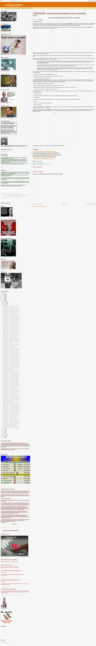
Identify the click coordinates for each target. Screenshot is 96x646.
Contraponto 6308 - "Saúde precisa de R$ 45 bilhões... (11, 385)
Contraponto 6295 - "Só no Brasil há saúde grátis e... (11, 397)
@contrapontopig (4, 151)
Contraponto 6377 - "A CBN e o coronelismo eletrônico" (11, 318)
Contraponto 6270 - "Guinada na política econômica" (11, 421)
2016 (3, 295)
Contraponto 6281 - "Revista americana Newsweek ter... (11, 410)
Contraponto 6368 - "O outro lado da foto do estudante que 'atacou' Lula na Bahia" (59, 13)
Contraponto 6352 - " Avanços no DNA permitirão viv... (11, 342)
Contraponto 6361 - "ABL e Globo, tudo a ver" (10, 333)
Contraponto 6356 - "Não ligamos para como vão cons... (11, 338)
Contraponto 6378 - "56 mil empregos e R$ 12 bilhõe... (11, 317)
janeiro (4, 435)
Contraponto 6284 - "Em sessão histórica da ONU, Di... (11, 407)
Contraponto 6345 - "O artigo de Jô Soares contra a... (11, 349)
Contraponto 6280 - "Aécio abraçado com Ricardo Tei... (11, 411)
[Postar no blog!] (37, 161)
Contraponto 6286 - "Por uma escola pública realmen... (11, 405)
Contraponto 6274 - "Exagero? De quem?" (9, 417)
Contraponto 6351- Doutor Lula (7, 343)
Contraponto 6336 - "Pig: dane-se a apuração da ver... (11, 357)
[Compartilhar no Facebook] (40, 161)
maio (4, 431)
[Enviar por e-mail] (35, 161)
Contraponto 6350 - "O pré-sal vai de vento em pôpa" (11, 344)
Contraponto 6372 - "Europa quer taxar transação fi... (11, 323)
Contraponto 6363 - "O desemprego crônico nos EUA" (11, 331)
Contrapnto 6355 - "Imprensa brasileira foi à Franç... (11, 339)
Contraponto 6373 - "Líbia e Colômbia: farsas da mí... (11, 322)
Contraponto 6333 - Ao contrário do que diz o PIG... (11, 361)
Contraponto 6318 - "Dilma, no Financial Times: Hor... (11, 376)
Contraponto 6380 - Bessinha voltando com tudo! (10, 314)
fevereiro (4, 434)
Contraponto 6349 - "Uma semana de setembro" (10, 345)
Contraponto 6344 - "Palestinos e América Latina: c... (11, 350)
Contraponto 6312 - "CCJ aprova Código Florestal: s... (11, 381)
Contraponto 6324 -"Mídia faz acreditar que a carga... (11, 370)
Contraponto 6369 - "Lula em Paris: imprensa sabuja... (11, 326)
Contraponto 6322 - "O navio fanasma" (9, 372)
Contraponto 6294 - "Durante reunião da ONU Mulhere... (11, 398)
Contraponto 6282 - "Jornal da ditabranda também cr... (11, 409)
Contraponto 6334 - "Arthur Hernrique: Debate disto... (11, 360)
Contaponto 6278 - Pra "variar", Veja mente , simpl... (11, 413)
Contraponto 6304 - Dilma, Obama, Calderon (10, 389)
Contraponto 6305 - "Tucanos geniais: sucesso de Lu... (11, 388)
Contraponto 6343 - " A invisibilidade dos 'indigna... (10, 351)
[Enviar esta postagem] (49, 163)
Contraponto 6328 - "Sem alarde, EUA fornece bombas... (12, 366)
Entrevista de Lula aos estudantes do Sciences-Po (43, 158)
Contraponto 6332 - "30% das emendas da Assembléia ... (12, 362)
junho (4, 430)
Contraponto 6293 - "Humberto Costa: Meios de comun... (12, 399)
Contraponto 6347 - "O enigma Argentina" (9, 347)
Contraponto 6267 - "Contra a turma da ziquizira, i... (11, 424)
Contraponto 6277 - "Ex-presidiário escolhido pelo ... (11, 414)
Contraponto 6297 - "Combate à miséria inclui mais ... (11, 395)
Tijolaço (55, 59)
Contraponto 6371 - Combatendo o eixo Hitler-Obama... (11, 324)
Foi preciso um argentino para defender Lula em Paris (44, 151)
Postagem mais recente (37, 203)
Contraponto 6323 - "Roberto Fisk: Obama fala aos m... (11, 371)
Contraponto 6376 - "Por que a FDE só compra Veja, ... (11, 319)
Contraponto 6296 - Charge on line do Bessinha (10, 396)
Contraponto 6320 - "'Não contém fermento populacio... (11, 374)
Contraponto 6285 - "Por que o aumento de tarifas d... (11, 406)
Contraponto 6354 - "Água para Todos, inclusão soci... (11, 340)
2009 (3, 437)
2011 (3, 301)
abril (3, 432)
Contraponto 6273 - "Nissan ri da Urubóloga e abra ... (11, 418)
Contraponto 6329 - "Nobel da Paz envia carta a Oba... (11, 365)
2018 (3, 293)
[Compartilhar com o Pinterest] (41, 161)
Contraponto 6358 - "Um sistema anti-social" (10, 336)
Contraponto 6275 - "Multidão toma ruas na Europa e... (11, 416)
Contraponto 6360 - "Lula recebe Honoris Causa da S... (11, 334)
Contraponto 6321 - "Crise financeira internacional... (11, 373)
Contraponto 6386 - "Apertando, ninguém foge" (10, 308)
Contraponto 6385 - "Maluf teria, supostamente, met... (11, 309)
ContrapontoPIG (14, 5)
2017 (3, 294)
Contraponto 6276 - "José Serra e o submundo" (10, 415)
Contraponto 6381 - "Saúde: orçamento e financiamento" (11, 315)
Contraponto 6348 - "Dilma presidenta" (9, 346)
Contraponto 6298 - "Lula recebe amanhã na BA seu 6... (11, 394)
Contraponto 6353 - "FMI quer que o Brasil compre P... (11, 341)
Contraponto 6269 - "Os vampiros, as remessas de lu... (11, 422)
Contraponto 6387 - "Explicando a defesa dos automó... (11, 307)
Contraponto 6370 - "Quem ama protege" (9, 325)
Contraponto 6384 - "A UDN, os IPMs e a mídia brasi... (11, 310)
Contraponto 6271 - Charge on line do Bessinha (10, 420)
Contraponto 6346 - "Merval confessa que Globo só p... (11, 348)
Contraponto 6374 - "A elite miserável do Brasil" (10, 321)
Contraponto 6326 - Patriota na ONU (8, 368)
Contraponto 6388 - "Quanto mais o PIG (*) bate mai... (11, 306)
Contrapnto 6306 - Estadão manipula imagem (10, 387)
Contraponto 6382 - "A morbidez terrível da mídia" (10, 313)
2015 (3, 296)
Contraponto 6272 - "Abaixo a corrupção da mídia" (11, 419)
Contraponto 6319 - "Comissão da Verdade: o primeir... (11, 375)
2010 (3, 436)
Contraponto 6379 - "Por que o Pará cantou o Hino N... (11, 316)
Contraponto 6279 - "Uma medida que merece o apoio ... (11, 412)
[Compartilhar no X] (38, 161)
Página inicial (64, 203)
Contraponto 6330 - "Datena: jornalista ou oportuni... (11, 364)
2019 (3, 292)
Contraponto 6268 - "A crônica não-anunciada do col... (11, 423)
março (4, 433)
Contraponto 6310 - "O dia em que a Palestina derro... (11, 383)
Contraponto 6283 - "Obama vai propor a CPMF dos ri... (11, 408)
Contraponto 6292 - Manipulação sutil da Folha (10, 400)
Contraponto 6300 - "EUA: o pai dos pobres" (10, 392)
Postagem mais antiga (91, 203)
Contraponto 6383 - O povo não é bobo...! (9, 312)
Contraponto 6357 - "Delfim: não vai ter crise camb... (11, 337)
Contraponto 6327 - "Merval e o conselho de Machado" (11, 367)
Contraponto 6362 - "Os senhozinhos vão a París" (11, 332)
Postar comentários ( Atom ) (41, 206)
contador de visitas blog (5, 642)
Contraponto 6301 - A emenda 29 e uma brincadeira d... (11, 391)
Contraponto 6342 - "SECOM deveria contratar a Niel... (11, 352)
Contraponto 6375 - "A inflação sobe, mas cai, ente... (11, 320)
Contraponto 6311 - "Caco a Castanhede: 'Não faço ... (11, 382)
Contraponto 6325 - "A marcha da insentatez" (10, 369)
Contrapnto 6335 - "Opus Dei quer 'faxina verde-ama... (11, 358)
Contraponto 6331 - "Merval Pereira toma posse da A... (11, 363)
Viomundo (36, 19)
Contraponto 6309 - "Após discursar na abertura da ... (11, 384)
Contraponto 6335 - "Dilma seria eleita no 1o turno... (11, 359)
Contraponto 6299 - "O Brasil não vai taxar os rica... (11, 393)
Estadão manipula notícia (41, 164)
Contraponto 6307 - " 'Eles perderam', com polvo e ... (11, 386)
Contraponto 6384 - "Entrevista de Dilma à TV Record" (11, 311)
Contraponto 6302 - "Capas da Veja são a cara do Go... (11, 390)
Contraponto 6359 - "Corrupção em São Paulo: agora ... (11, 335)
